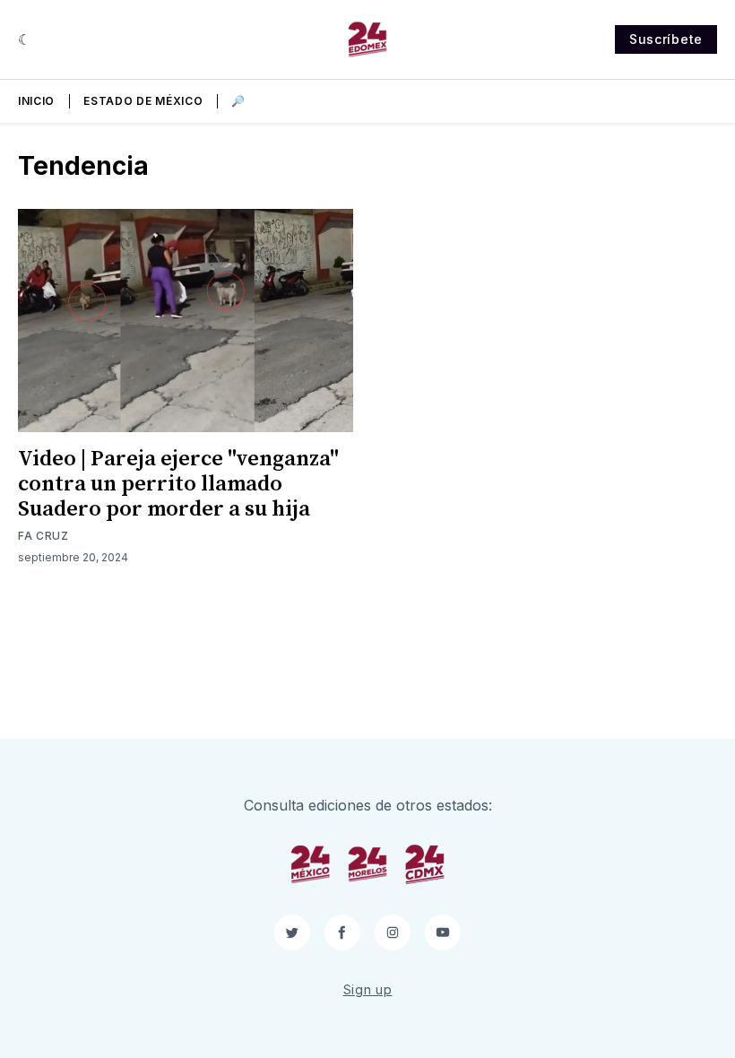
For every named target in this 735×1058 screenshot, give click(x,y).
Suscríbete (666, 39)
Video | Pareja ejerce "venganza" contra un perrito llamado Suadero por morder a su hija (178, 484)
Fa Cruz (43, 535)
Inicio (36, 101)
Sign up (368, 989)
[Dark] (24, 39)
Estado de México (143, 101)
